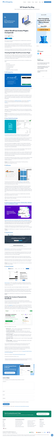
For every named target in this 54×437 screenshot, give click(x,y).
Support (4, 424)
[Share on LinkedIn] (11, 38)
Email (4, 394)
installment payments (18, 100)
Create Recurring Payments (31, 420)
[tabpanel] (43, 67)
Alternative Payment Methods (19, 426)
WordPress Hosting (42, 424)
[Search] (50, 45)
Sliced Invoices (9, 232)
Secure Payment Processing (19, 423)
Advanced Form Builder (18, 424)
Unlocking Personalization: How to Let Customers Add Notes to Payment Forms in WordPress (43, 67)
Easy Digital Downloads (12, 118)
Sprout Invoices (9, 266)
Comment (4, 381)
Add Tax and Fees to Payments (31, 425)
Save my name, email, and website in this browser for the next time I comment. (16, 401)
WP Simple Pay (9, 72)
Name (4, 391)
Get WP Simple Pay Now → (43, 413)
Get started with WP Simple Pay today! (19, 354)
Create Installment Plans (30, 426)
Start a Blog (41, 425)
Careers (4, 426)
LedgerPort (11, 305)
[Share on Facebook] (6, 38)
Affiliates (4, 425)
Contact (4, 423)
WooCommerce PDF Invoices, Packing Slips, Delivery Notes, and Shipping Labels (17, 220)
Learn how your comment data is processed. (22, 406)
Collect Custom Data (18, 425)
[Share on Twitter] (8, 38)
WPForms (8, 165)
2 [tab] (44, 76)
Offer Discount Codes (30, 424)
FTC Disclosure (42, 423)
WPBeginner (41, 426)
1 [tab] (43, 76)
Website (4, 398)
